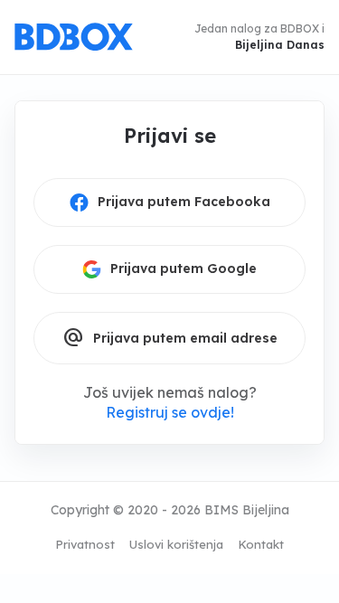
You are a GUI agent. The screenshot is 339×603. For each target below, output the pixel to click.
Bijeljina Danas (280, 45)
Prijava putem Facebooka (184, 201)
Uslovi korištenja (176, 544)
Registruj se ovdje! (170, 412)
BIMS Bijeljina (246, 510)
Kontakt (261, 544)
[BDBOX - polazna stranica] (73, 37)
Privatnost (85, 544)
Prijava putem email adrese (170, 338)
